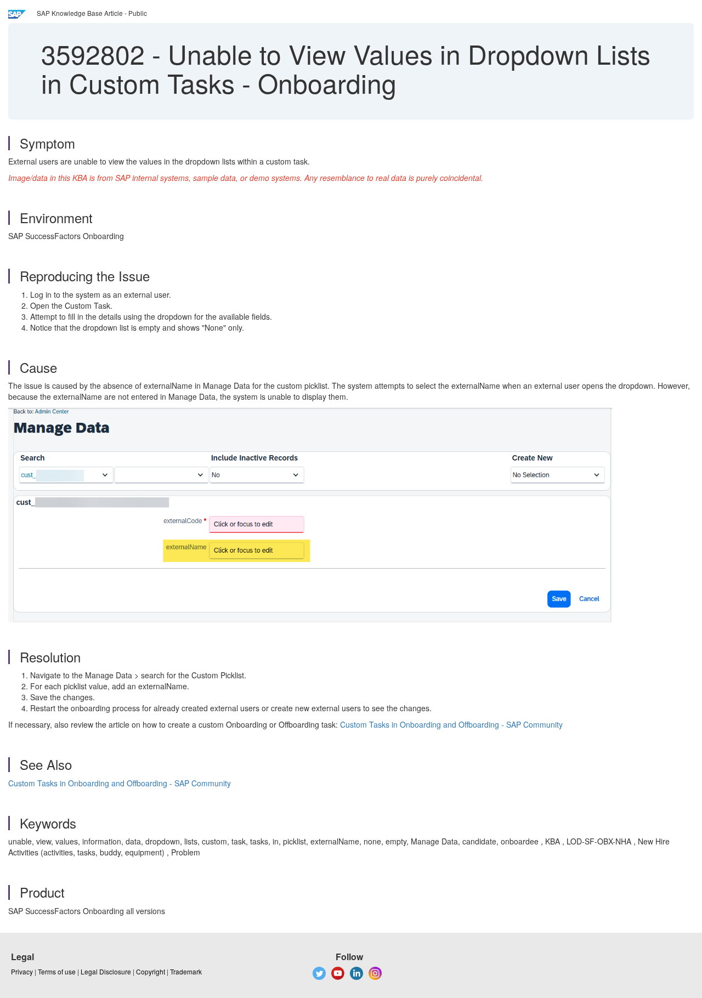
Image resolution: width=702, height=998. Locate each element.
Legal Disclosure (106, 971)
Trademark (186, 971)
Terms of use (57, 971)
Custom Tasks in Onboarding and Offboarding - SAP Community (451, 724)
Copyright (150, 971)
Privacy (22, 971)
